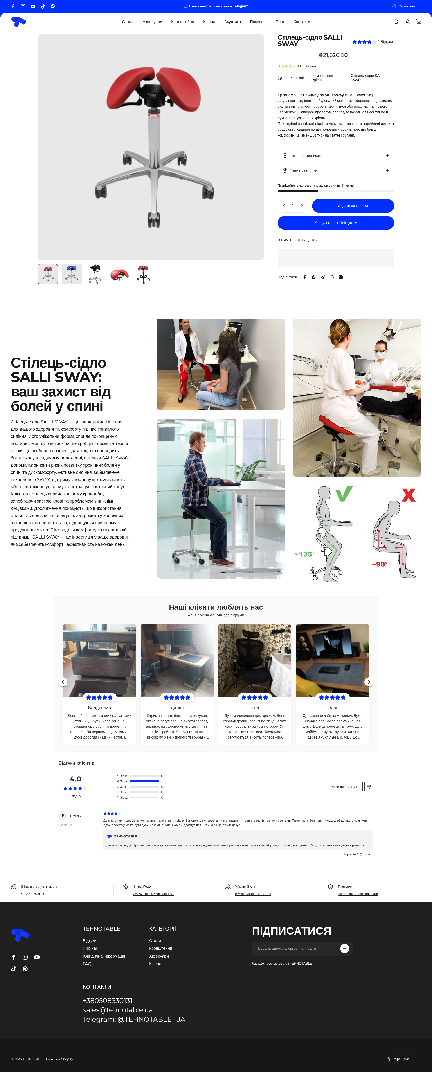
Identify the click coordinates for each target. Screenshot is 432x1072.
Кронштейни (160, 948)
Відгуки (90, 940)
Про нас (90, 948)
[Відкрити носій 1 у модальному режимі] (151, 147)
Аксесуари (159, 956)
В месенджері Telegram (253, 894)
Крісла (155, 963)
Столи (155, 940)
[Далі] (252, 147)
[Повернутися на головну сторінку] (280, 78)
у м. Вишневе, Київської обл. (153, 894)
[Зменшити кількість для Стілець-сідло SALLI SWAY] (283, 205)
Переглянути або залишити (358, 894)
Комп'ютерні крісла (322, 78)
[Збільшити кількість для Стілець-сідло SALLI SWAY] (303, 205)
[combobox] (406, 6)
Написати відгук (344, 787)
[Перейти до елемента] (48, 274)
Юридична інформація (104, 956)
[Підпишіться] (344, 948)
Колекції (297, 78)
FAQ (87, 963)
